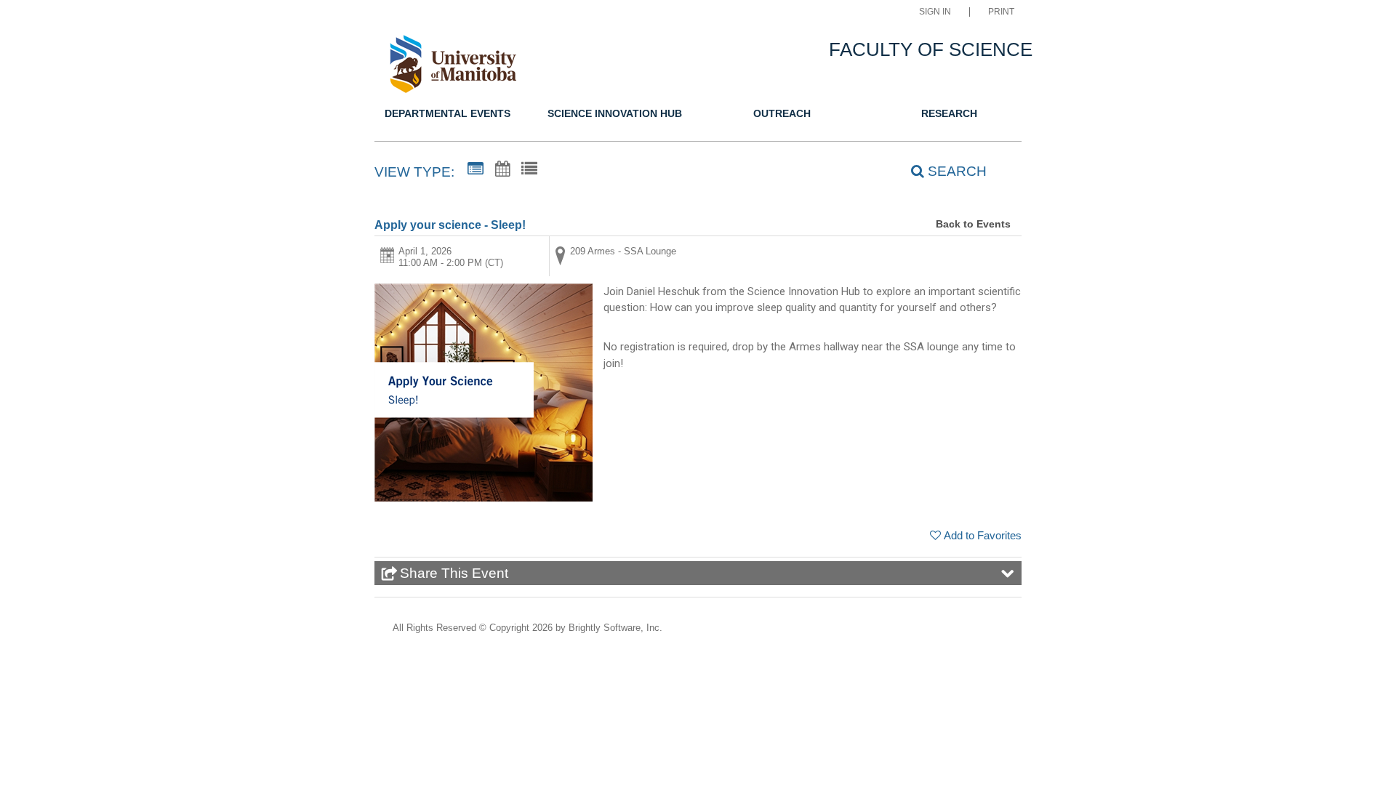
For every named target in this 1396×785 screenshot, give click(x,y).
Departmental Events (447, 113)
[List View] (529, 169)
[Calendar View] (502, 169)
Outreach (782, 113)
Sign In (935, 12)
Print (1001, 12)
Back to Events (973, 224)
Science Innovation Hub (614, 113)
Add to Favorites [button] (983, 535)
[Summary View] (476, 169)
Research (949, 113)
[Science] (460, 66)
